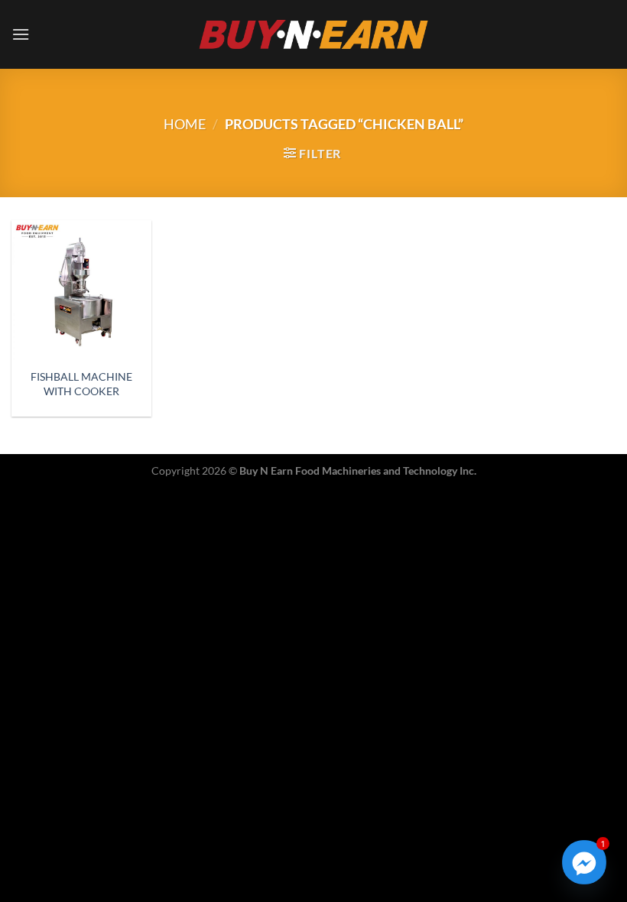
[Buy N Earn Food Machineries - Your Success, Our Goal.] (314, 34)
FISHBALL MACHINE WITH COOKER (81, 383)
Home (185, 123)
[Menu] (20, 34)
